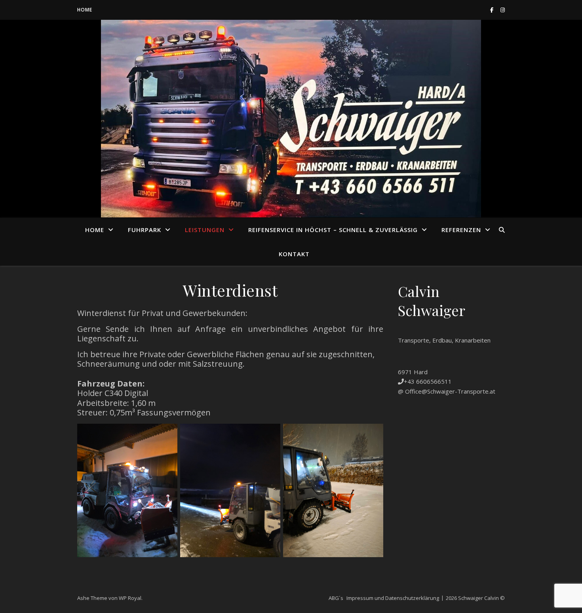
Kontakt (294, 254)
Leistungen (204, 230)
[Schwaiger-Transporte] (291, 118)
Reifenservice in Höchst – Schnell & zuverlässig (333, 230)
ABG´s (336, 598)
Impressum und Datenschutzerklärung (392, 598)
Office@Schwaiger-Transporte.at (450, 391)
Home (84, 9)
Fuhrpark (144, 230)
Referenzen (461, 230)
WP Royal (130, 598)
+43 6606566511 (428, 381)
